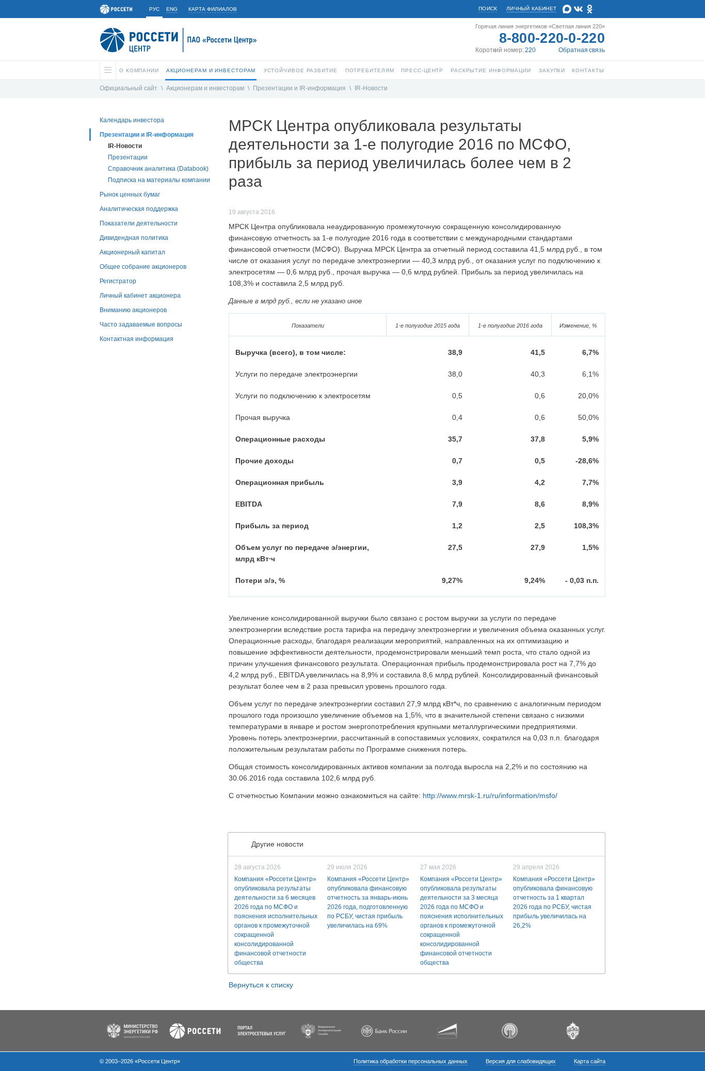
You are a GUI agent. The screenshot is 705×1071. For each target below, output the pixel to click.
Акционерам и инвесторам (205, 88)
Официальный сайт (128, 88)
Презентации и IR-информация (299, 88)
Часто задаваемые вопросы (141, 324)
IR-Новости (371, 88)
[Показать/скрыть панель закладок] (234, 815)
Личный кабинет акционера (140, 295)
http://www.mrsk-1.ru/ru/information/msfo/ (490, 795)
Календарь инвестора (132, 120)
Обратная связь (581, 50)
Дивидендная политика (134, 237)
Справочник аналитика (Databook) (158, 168)
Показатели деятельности (139, 223)
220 (530, 50)
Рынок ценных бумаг (130, 194)
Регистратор (118, 281)
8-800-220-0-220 (552, 38)
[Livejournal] (255, 816)
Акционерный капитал (132, 252)
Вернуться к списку (261, 985)
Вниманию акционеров (133, 310)
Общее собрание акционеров (143, 266)
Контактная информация (136, 339)
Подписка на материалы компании (159, 180)
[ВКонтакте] (245, 816)
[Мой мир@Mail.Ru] (266, 816)
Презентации (128, 157)
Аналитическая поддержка (139, 209)
